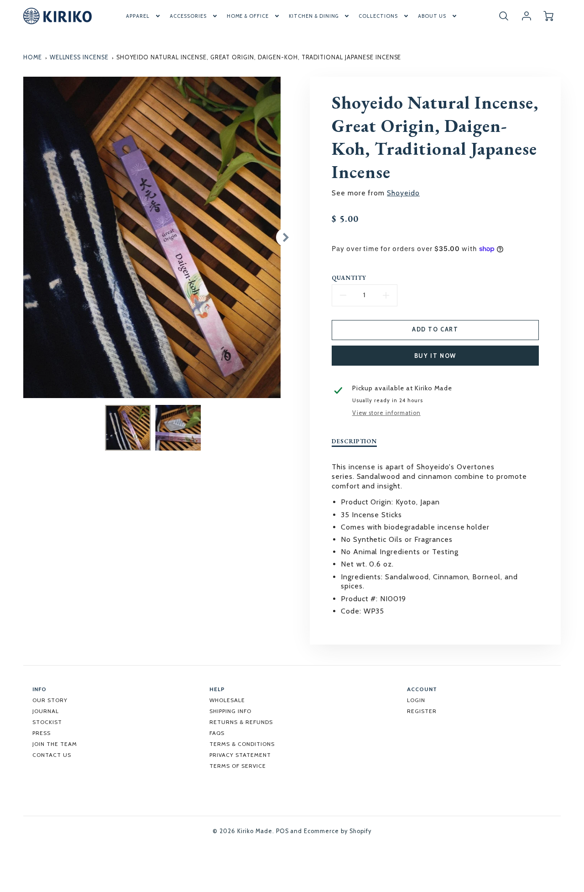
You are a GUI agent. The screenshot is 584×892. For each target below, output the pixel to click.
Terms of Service (237, 765)
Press (41, 732)
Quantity (349, 278)
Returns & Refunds (240, 722)
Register (422, 711)
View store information (386, 412)
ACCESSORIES (188, 16)
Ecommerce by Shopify (337, 831)
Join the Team (54, 743)
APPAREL (138, 16)
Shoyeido (403, 193)
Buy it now (435, 355)
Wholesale (227, 700)
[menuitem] (144, 15)
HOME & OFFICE (248, 16)
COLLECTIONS (378, 16)
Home (32, 57)
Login (416, 700)
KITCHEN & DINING (314, 16)
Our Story (50, 700)
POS (282, 831)
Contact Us (51, 754)
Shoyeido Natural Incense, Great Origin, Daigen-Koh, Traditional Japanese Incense (259, 57)
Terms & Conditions (241, 743)
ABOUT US (432, 16)
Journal (45, 711)
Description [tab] (354, 441)
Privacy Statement (240, 754)
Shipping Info (230, 711)
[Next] (285, 237)
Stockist (47, 722)
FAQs (216, 732)
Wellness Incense (79, 57)
